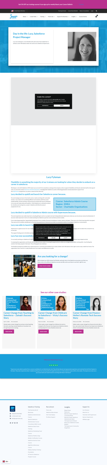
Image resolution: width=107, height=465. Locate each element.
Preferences (41, 237)
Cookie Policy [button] (64, 233)
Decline (53, 237)
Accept (65, 237)
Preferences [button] (58, 234)
